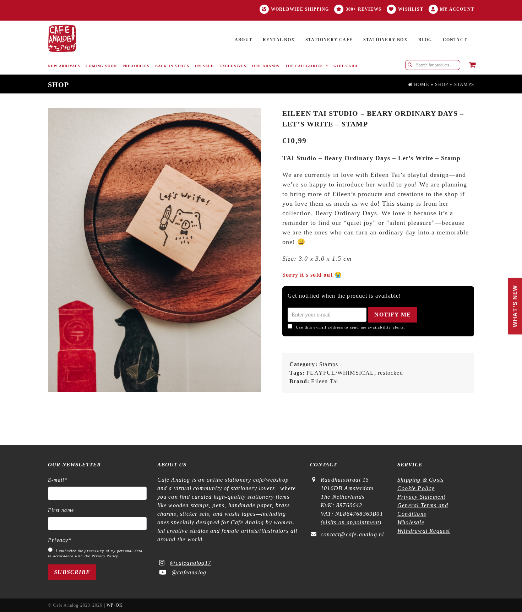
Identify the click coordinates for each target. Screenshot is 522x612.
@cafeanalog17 (190, 563)
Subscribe (72, 572)
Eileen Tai (324, 381)
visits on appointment (351, 522)
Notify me (392, 315)
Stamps (464, 84)
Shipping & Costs (420, 480)
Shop (441, 84)
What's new (513, 302)
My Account (457, 9)
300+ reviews (363, 9)
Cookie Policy (416, 488)
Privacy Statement (421, 497)
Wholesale (410, 522)
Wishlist (410, 9)
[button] (472, 65)
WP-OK (115, 605)
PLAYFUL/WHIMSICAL (340, 373)
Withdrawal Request (423, 531)
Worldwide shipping (300, 9)
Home (421, 84)
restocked (390, 373)
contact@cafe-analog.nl (352, 534)
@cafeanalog (189, 572)
